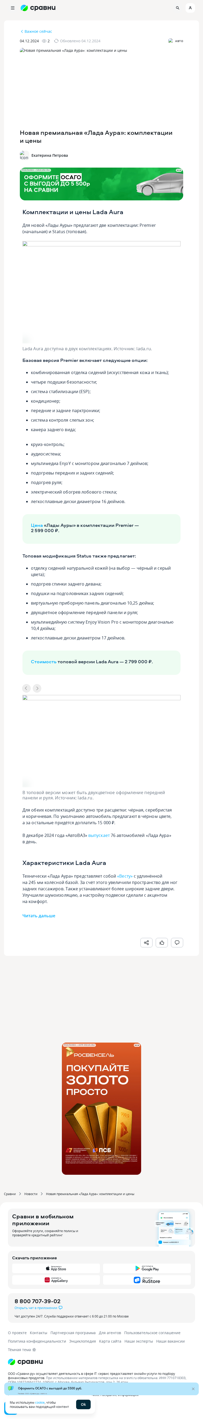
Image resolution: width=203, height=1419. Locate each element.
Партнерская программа (73, 1332)
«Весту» (125, 876)
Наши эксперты (138, 1341)
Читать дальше (38, 916)
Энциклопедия (82, 1341)
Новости (31, 1194)
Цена (37, 525)
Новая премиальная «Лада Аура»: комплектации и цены (90, 1194)
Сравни (10, 1194)
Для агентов (110, 1332)
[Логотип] (101, 1362)
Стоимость (44, 661)
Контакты (38, 1332)
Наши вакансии (170, 1341)
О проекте (17, 1332)
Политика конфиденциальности (37, 1341)
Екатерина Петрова (49, 155)
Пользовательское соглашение (152, 1332)
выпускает (99, 835)
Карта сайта (110, 1341)
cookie (40, 1402)
